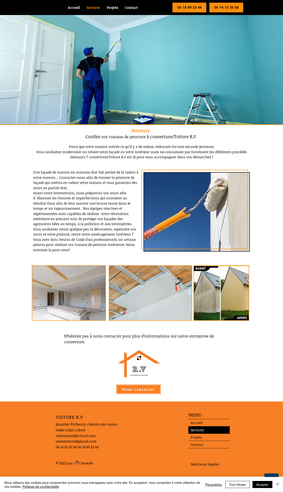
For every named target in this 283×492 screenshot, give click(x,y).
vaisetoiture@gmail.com (76, 441)
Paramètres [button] (213, 484)
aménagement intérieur (111, 234)
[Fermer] (277, 484)
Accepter (262, 484)
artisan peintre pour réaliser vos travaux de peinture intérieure (84, 242)
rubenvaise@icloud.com (76, 435)
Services (197, 430)
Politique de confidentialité (41, 486)
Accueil (197, 422)
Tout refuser (237, 484)
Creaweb (86, 463)
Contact (197, 444)
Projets (196, 437)
